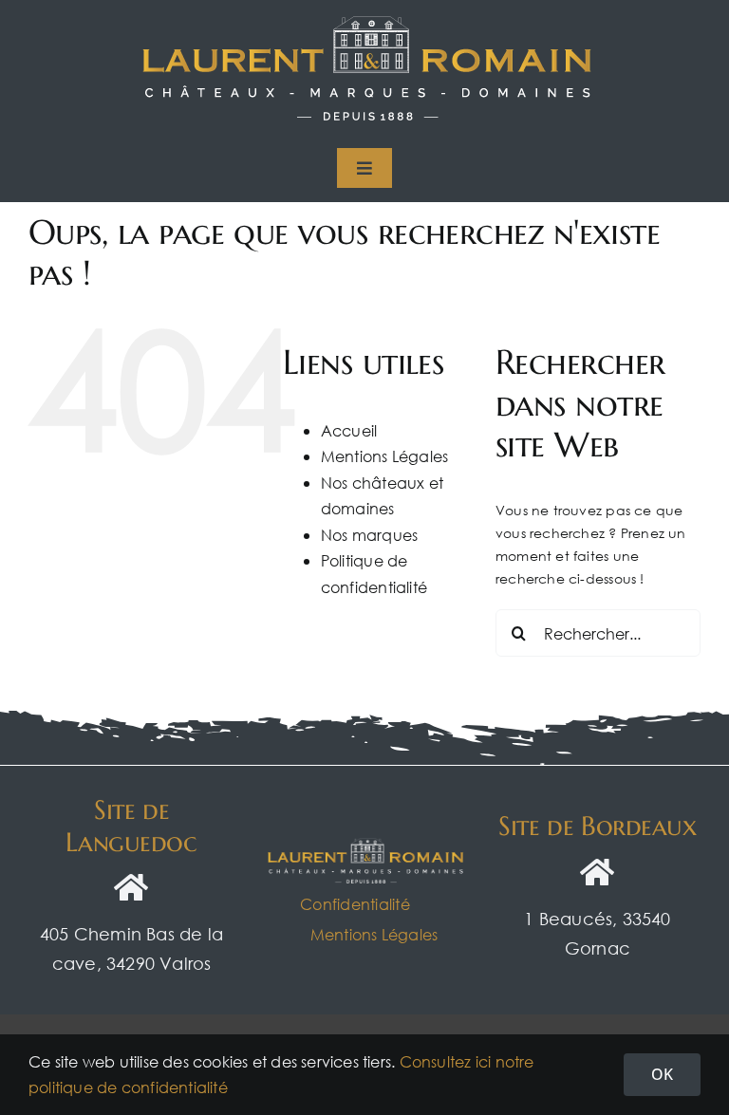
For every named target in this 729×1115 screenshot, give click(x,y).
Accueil (349, 430)
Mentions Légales (384, 456)
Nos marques (369, 535)
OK (662, 1074)
